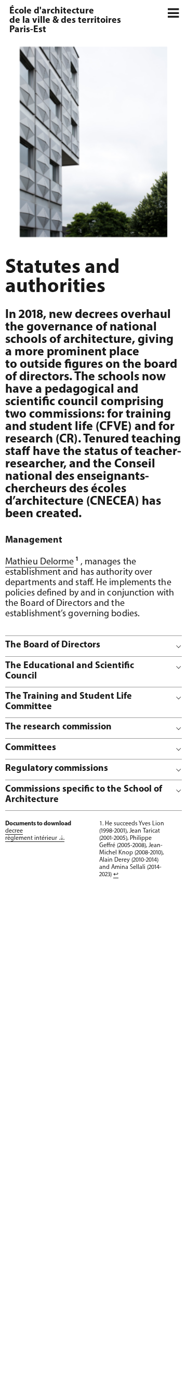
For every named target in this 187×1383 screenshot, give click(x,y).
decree (14, 831)
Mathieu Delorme (39, 562)
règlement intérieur (31, 838)
